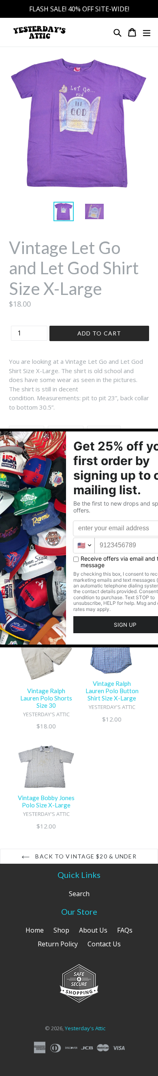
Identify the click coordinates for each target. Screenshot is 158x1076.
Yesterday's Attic (85, 1028)
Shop (61, 930)
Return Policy (58, 943)
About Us (93, 930)
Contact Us (104, 943)
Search (79, 893)
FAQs (124, 930)
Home (35, 930)
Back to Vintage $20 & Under (85, 856)
